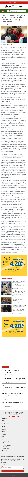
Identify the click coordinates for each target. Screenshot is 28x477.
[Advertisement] (14, 352)
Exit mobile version (14, 475)
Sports (2, 439)
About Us (3, 420)
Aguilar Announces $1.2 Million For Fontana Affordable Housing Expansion (19, 283)
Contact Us (3, 422)
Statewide (3, 429)
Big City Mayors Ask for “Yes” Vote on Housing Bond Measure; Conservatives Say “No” (15, 395)
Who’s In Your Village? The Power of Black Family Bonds (15, 371)
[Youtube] (15, 416)
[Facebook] (10, 416)
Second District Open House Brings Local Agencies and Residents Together (15, 379)
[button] (3, 11)
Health (2, 436)
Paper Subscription (5, 423)
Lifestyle (3, 437)
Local (2, 428)
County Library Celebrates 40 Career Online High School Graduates (14, 403)
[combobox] (16, 11)
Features (3, 432)
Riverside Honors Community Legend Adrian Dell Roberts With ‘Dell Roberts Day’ (15, 386)
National (3, 431)
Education (3, 434)
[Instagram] (18, 416)
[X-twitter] (13, 416)
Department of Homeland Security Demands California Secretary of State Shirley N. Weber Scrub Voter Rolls (19, 290)
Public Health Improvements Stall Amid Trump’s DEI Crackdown (19, 299)
